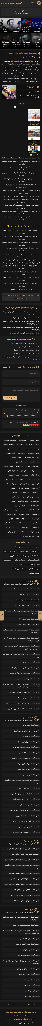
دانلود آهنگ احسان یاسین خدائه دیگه (25, 343)
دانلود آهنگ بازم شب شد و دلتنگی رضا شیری (24, 709)
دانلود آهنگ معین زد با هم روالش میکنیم (25, 810)
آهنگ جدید (26, 57)
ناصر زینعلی (36, 492)
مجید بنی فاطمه (9, 551)
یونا (38, 536)
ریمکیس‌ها (11, 3)
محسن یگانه (16, 457)
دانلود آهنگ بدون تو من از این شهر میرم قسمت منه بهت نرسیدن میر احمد (21, 932)
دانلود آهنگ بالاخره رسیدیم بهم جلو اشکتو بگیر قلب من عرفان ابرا (21, 631)
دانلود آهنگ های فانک (31, 980)
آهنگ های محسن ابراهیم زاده (28, 97)
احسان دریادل (35, 523)
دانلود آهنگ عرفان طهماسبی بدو (28, 827)
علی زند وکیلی (23, 501)
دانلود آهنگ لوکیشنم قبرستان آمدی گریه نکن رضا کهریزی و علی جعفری (22, 647)
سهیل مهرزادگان (34, 505)
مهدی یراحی (12, 532)
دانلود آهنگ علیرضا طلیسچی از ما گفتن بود (24, 794)
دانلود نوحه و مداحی (32, 991)
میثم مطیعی (19, 564)
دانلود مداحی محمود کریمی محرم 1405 (26, 890)
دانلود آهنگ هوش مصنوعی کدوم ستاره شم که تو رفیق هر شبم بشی (22, 639)
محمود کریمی (35, 547)
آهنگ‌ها (18, 3)
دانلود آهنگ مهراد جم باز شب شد (28, 753)
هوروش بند (35, 518)
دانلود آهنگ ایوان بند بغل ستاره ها (26, 353)
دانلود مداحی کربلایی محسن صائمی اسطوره (24, 873)
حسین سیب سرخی (33, 564)
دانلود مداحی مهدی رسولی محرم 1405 (26, 901)
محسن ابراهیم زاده (17, 61)
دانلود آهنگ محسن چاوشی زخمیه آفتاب (26, 799)
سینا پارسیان (9, 523)
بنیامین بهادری (28, 536)
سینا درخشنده (24, 514)
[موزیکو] (35, 3)
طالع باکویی (14, 556)
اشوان (13, 501)
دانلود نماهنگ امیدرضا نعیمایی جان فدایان (25, 821)
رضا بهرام (24, 471)
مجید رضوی (22, 453)
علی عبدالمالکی (34, 510)
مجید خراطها (35, 527)
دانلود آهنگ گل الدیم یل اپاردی (28, 679)
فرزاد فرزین (19, 466)
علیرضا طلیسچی (21, 462)
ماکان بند (20, 444)
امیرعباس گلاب (34, 479)
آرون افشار (36, 488)
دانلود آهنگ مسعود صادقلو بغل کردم (26, 925)
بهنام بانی (16, 497)
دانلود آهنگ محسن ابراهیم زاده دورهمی (23, 53)
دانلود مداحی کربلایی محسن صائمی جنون (25, 854)
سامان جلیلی (35, 475)
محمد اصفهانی (14, 518)
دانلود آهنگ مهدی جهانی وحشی (28, 969)
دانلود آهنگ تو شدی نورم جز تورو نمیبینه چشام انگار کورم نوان (21, 962)
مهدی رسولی (35, 551)
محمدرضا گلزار (23, 532)
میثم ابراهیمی (29, 457)
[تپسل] (21, 107)
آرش (38, 457)
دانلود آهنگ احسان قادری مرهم (28, 788)
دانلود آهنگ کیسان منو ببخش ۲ (28, 974)
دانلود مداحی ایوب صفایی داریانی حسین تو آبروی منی (22, 781)
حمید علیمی (8, 560)
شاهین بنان (8, 510)
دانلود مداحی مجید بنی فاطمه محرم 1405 (25, 895)
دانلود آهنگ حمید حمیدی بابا (29, 619)
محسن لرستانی (14, 475)
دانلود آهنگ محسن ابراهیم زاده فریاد (25, 318)
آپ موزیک (31, 1004)
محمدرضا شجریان (10, 440)
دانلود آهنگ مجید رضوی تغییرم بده (27, 816)
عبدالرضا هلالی (20, 560)
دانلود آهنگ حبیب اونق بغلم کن (28, 698)
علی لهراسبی (24, 492)
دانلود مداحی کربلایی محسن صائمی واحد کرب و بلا (22, 848)
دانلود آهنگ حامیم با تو (31, 662)
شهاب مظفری (35, 462)
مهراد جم (25, 518)
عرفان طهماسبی (28, 497)
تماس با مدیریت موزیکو (25, 1023)
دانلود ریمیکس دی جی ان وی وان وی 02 (25, 731)
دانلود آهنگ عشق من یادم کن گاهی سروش (24, 673)
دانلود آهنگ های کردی (31, 985)
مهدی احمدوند (12, 484)
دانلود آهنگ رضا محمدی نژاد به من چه (26, 832)
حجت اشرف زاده (21, 479)
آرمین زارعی (9, 479)
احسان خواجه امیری (33, 466)
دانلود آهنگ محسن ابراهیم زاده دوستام (24, 333)
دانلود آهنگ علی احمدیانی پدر (29, 938)
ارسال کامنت (10, 398)
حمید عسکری (8, 466)
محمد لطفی (10, 527)
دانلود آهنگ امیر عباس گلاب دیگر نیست (26, 668)
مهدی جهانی (35, 501)
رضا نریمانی (25, 556)
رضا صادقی (11, 449)
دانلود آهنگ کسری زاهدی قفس (28, 769)
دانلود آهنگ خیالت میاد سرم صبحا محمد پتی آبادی (22, 703)
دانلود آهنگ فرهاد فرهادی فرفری (28, 955)
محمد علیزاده (35, 471)
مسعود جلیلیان (22, 523)
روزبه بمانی (36, 514)
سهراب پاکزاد (11, 514)
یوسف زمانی (35, 449)
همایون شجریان (23, 488)
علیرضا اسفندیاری (33, 560)
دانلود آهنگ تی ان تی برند (30, 775)
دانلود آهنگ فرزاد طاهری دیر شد (28, 764)
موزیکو (13, 64)
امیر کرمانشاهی (34, 569)
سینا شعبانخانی (22, 527)
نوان (38, 497)
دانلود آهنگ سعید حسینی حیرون (28, 624)
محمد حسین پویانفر (20, 547)
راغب (19, 449)
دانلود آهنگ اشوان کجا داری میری (28, 944)
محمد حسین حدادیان (18, 569)
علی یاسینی (36, 484)
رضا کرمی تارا (24, 484)
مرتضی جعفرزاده (34, 453)
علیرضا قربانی (12, 492)
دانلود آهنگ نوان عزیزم (31, 736)
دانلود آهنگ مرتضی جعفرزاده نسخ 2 (26, 350)
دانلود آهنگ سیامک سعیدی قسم (28, 805)
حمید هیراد (23, 440)
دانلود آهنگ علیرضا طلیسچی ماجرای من (26, 747)
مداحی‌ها (4, 3)
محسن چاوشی (35, 440)
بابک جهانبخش (13, 471)
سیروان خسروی (20, 510)
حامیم (13, 488)
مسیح (26, 449)
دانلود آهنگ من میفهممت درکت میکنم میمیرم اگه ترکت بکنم (22, 612)
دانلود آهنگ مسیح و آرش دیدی (29, 742)
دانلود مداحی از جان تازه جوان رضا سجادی (25, 879)
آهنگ (31, 61)
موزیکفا (11, 1004)
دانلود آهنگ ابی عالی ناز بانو (29, 346)
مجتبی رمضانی (34, 573)
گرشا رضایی (11, 453)
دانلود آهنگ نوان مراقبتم (30, 950)
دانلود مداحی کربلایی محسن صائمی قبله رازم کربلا (22, 884)
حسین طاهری (23, 551)
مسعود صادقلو (8, 444)
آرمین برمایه (35, 532)
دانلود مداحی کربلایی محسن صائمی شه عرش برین (22, 859)
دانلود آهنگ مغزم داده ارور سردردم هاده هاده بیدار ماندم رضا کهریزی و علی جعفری (21, 685)
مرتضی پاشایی (20, 505)
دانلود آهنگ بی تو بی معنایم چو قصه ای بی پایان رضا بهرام (21, 655)
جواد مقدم (36, 556)
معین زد (25, 475)
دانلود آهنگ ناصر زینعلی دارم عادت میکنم (25, 692)
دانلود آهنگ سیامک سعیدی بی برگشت (26, 758)
